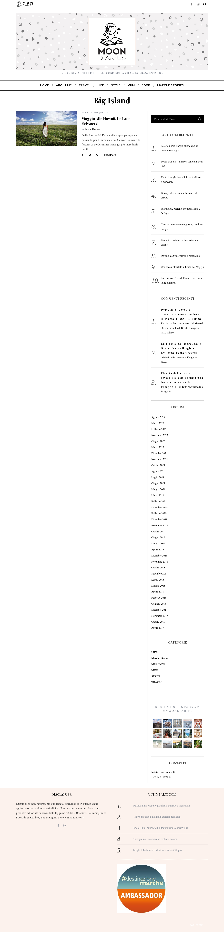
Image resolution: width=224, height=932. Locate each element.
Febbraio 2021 (158, 501)
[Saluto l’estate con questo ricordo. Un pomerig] (187, 733)
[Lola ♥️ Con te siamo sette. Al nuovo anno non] (157, 733)
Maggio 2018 (158, 585)
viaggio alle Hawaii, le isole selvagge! (106, 121)
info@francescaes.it (163, 772)
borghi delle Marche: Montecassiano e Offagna (157, 850)
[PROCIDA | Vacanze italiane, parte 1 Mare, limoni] (187, 744)
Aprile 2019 (157, 549)
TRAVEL (86, 112)
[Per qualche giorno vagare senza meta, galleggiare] (198, 723)
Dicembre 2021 (159, 453)
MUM (154, 670)
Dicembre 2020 (159, 507)
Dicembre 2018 (159, 555)
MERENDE (158, 664)
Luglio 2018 (157, 579)
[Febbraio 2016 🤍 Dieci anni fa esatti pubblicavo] (187, 723)
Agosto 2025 (158, 417)
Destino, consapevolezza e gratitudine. (180, 255)
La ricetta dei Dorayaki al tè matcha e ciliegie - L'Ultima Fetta (182, 348)
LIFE (154, 652)
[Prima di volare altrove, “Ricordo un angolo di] (177, 744)
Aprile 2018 (157, 591)
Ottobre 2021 (158, 465)
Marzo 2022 (157, 447)
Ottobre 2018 (158, 567)
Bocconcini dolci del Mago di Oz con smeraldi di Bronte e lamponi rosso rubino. (182, 328)
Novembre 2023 (159, 435)
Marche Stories (159, 658)
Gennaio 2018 (158, 603)
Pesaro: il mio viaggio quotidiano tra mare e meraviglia (161, 805)
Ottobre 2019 (158, 531)
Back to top (196, 925)
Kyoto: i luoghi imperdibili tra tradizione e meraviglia (160, 827)
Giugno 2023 (158, 441)
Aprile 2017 (157, 627)
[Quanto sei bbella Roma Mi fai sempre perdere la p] (177, 733)
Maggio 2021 (158, 489)
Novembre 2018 (159, 561)
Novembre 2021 (159, 459)
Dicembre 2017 (159, 609)
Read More (110, 155)
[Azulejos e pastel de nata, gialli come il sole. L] (177, 723)
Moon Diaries (92, 129)
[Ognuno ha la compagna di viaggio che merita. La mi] (157, 723)
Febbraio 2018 (158, 597)
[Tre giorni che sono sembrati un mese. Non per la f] (167, 723)
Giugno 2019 (158, 537)
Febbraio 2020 (158, 513)
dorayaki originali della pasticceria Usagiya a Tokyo (179, 357)
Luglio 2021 (157, 477)
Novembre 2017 (159, 615)
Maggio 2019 (158, 543)
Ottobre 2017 (158, 621)
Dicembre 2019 (159, 519)
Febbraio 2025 (158, 429)
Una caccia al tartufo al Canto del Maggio (182, 267)
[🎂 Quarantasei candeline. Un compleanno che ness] (167, 733)
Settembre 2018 (159, 573)
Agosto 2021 (158, 471)
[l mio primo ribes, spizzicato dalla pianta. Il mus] (198, 744)
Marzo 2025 (157, 423)
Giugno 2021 (158, 483)
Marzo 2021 (157, 495)
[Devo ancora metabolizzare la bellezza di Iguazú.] (157, 744)
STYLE (155, 676)
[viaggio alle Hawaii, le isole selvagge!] (46, 128)
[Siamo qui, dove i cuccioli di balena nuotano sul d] (167, 744)
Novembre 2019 (159, 525)
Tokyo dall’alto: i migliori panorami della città (156, 816)
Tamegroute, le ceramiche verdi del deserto (155, 839)
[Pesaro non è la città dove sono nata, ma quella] (198, 733)
